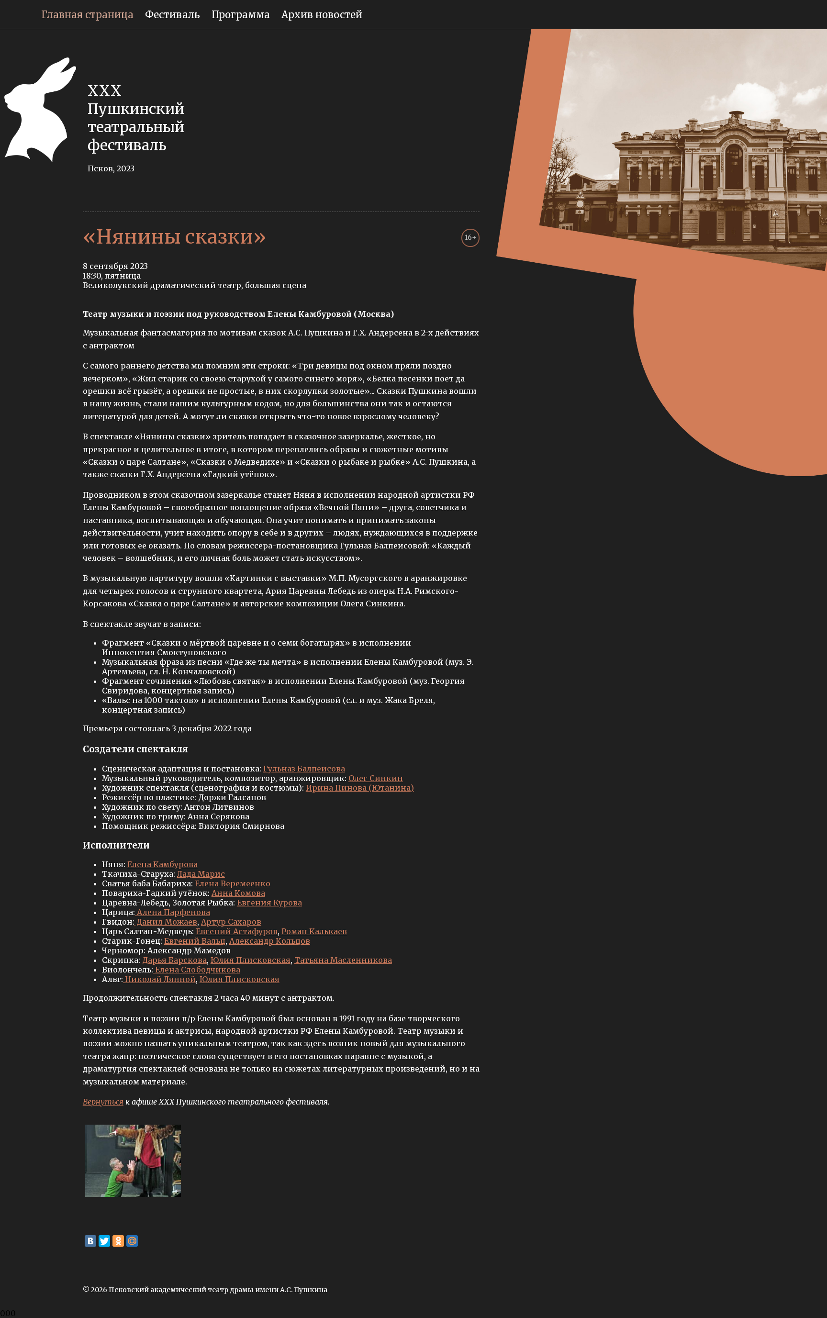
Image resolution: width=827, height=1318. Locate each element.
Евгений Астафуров (237, 931)
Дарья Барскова (174, 960)
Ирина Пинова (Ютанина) (360, 788)
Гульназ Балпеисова (304, 768)
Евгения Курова (269, 902)
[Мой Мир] (132, 1241)
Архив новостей (321, 15)
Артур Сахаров (231, 922)
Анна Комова (238, 893)
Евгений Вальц (194, 941)
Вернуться (103, 1101)
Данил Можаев (165, 922)
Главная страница (87, 15)
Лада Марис (201, 874)
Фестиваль (172, 15)
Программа (241, 15)
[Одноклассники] (118, 1241)
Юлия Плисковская (251, 960)
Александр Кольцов (269, 941)
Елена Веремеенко (232, 883)
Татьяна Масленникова (343, 960)
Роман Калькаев (314, 931)
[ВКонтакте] (90, 1241)
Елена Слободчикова (196, 969)
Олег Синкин (375, 778)
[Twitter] (104, 1241)
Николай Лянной (159, 979)
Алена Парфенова (172, 912)
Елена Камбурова (162, 864)
